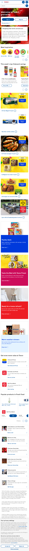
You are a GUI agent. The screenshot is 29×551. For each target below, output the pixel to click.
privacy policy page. (23, 526)
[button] (8, 19)
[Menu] (2, 2)
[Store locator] (26, 2)
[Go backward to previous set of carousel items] (23, 89)
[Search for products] (26, 5)
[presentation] (23, 60)
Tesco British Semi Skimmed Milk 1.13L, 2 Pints (9, 404)
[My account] (23, 2)
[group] (10, 77)
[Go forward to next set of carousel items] (26, 89)
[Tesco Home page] (6, 2)
